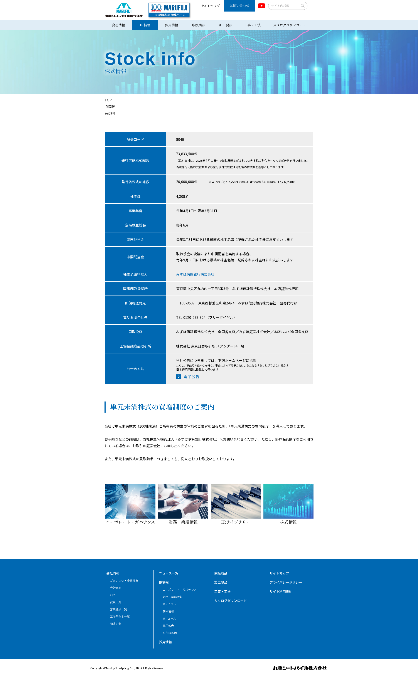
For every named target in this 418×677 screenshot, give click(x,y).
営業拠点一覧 (118, 609)
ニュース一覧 (168, 573)
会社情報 (118, 25)
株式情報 (288, 522)
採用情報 (171, 25)
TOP (108, 99)
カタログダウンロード (289, 25)
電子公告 (191, 376)
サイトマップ (210, 5)
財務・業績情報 (183, 522)
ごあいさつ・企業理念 (124, 580)
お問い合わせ (239, 5)
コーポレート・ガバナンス (130, 522)
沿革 (113, 595)
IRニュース (169, 618)
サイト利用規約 (281, 591)
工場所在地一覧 (120, 616)
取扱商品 (198, 25)
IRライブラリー (235, 522)
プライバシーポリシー (286, 582)
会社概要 (115, 588)
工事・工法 (252, 25)
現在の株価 (170, 633)
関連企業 (115, 624)
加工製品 (225, 25)
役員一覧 (115, 602)
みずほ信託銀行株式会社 (195, 274)
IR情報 (145, 25)
